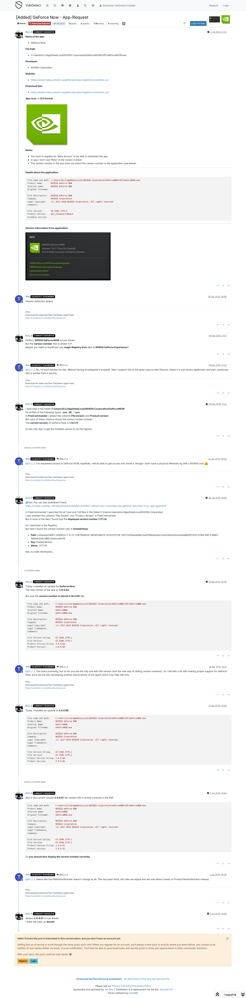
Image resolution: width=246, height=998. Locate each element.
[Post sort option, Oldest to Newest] (184, 23)
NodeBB (133, 992)
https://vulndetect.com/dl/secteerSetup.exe (45, 318)
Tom (27, 296)
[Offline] (20, 34)
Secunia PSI (166, 989)
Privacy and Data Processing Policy (131, 985)
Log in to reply (198, 23)
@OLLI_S (63, 365)
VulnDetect (33, 5)
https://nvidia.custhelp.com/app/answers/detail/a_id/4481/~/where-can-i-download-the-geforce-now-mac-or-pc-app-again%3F (95, 505)
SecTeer (109, 989)
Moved (22, 23)
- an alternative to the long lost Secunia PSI (123, 978)
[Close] (227, 938)
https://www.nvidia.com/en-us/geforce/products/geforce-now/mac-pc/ (70, 79)
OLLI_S (28, 32)
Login (33, 961)
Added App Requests (40, 23)
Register (23, 961)
